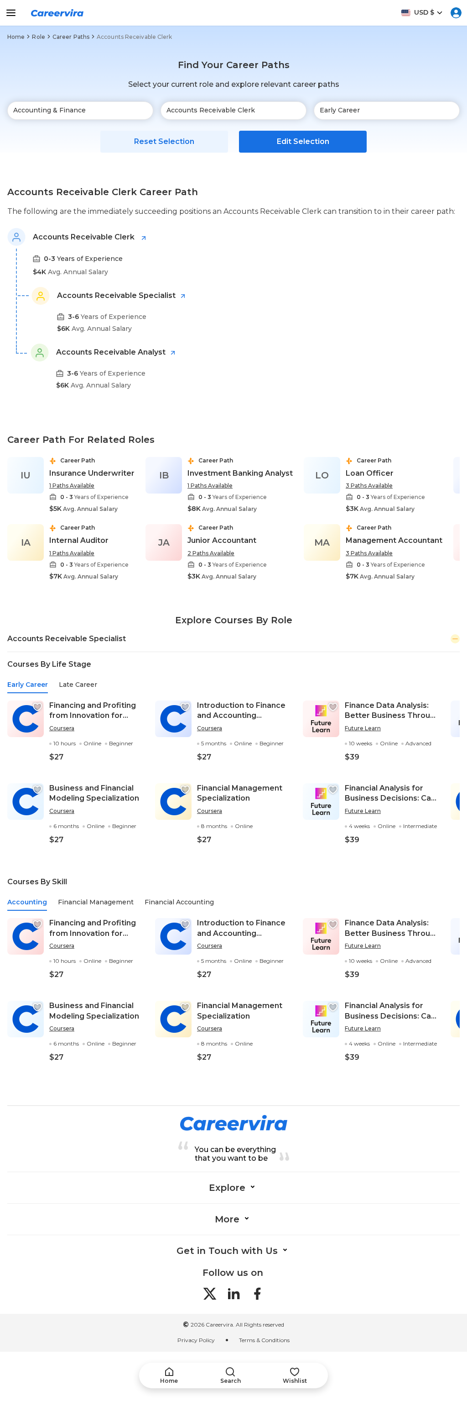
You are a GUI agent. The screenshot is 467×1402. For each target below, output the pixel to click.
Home (16, 36)
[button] (37, 706)
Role (38, 36)
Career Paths (70, 36)
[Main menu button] (10, 12)
